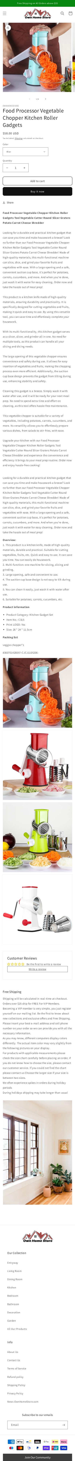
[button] (5, 13)
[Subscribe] (64, 1425)
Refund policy (15, 1377)
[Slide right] (46, 99)
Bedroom (12, 1295)
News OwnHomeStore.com (23, 1401)
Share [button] (10, 202)
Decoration (13, 1312)
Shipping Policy (16, 1385)
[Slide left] (29, 99)
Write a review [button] (37, 969)
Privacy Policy (15, 1393)
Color (5, 144)
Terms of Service (16, 1368)
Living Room (14, 1271)
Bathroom (13, 1304)
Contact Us (13, 1360)
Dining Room (15, 1279)
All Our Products (17, 1329)
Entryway (12, 1262)
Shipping (18, 138)
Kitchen (11, 1287)
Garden (11, 1320)
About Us (12, 1352)
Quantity (7, 160)
